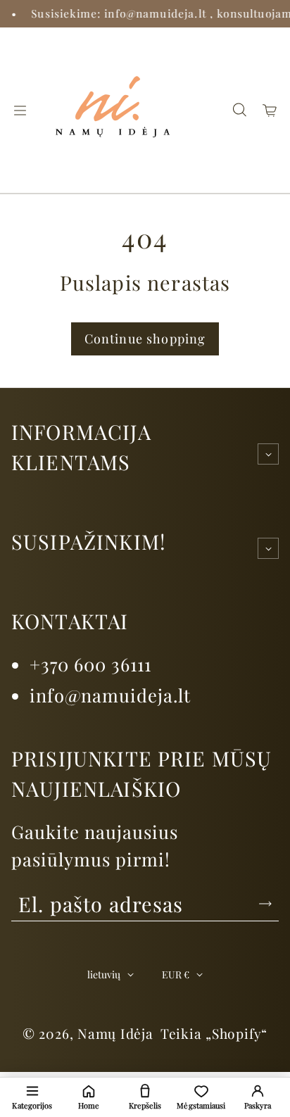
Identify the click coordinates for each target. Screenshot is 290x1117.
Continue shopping (145, 338)
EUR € (175, 974)
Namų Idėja (115, 1033)
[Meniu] (19, 110)
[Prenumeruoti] (265, 903)
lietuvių (103, 974)
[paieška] (239, 110)
